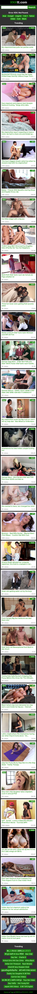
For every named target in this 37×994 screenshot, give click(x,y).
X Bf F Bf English (26, 986)
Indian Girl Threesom (13, 964)
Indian (13, 19)
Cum (18, 19)
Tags (12, 992)
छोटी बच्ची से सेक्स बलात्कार (27, 970)
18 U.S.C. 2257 (27, 992)
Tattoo (31, 16)
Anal (4, 16)
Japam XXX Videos (11, 986)
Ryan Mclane (27, 964)
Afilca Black (29, 960)
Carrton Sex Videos (18, 977)
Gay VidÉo (12, 983)
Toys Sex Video (29, 980)
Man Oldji (28, 954)
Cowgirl (11, 16)
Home (6, 992)
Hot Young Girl (23, 983)
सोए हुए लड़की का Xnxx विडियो (14, 954)
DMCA (17, 992)
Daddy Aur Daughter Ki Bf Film (18, 973)
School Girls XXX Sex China (13, 960)
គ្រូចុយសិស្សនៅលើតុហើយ (9, 970)
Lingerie (18, 16)
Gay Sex (14, 957)
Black (24, 19)
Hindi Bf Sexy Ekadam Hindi (18, 967)
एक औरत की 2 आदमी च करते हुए (12, 980)
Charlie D (22, 957)
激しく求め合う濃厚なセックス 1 (18, 951)
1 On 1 (25, 16)
